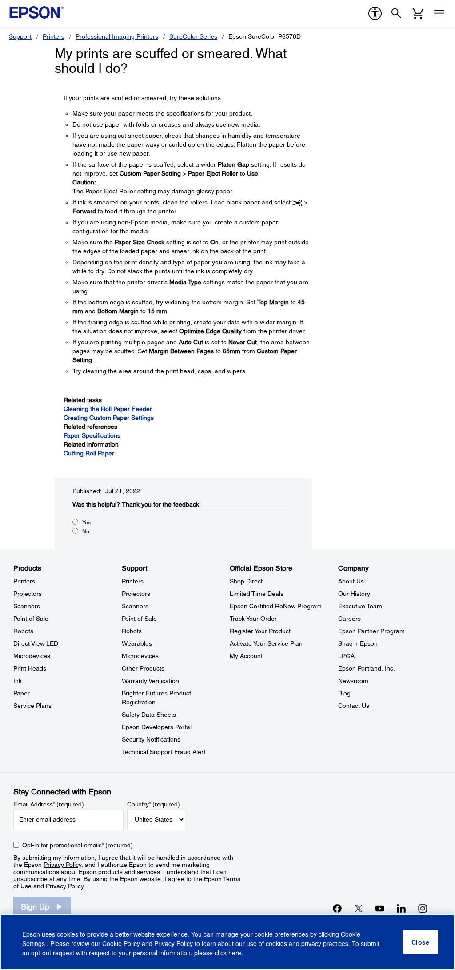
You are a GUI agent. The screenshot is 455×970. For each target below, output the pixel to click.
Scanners (26, 606)
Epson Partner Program (371, 631)
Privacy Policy (62, 864)
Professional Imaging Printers (117, 36)
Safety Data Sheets (149, 714)
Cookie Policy (121, 943)
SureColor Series (193, 36)
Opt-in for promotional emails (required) (77, 845)
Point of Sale (30, 618)
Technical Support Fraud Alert (164, 751)
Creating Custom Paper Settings (109, 417)
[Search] (396, 13)
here (234, 952)
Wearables (137, 643)
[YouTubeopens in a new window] (380, 908)
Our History (354, 593)
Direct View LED (35, 643)
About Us (351, 581)
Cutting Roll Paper (89, 453)
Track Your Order (253, 618)
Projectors (27, 593)
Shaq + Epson (358, 643)
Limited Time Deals (256, 593)
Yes (86, 522)
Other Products (143, 668)
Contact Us (353, 705)
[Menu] (439, 13)
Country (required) (153, 804)
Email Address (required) (48, 804)
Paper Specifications (92, 435)
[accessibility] (375, 13)
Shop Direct (246, 581)
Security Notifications (151, 739)
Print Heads (29, 668)
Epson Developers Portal (157, 726)
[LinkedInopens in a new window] (401, 908)
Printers (53, 36)
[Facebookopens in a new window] (337, 908)
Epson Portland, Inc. (366, 668)
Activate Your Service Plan (266, 643)
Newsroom (353, 680)
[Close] (420, 942)
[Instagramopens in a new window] (423, 908)
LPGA (346, 655)
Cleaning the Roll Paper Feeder (108, 408)
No (85, 531)
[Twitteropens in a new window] (359, 908)
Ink (17, 680)
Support (20, 36)
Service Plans (32, 705)
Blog (344, 693)
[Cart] (418, 13)
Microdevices (31, 655)
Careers (349, 618)
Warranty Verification (150, 680)
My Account (246, 655)
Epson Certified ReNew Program (276, 606)
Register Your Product (260, 631)
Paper (21, 693)
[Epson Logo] (36, 12)
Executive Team (360, 606)
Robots (23, 631)
